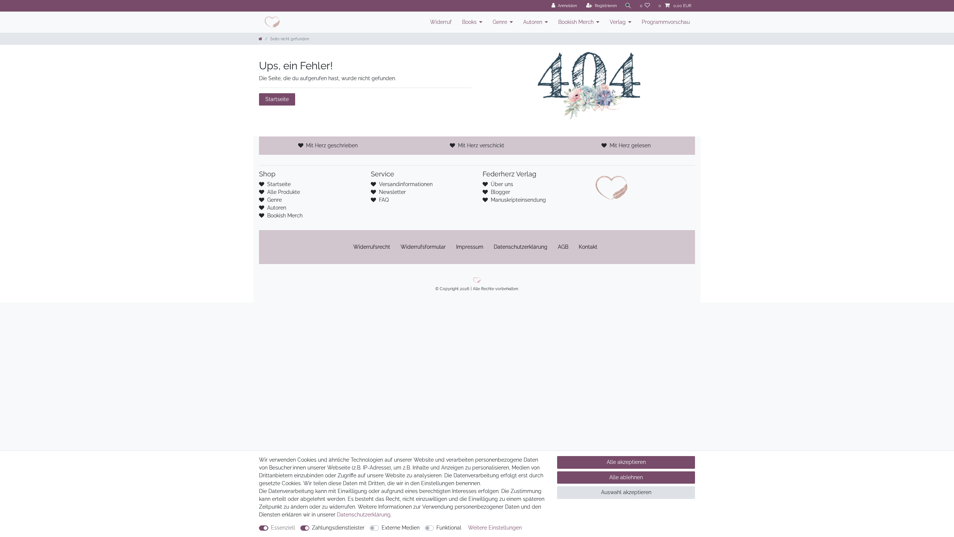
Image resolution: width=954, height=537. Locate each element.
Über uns (502, 184)
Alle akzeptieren (626, 462)
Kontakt (588, 247)
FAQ (384, 200)
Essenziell (283, 528)
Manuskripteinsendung (518, 200)
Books (469, 22)
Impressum (469, 247)
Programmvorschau (666, 22)
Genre (500, 22)
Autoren (532, 22)
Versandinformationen (406, 184)
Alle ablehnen (626, 477)
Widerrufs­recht (371, 247)
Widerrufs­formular (423, 247)
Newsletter (392, 192)
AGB (563, 247)
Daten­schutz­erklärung (520, 247)
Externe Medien (401, 528)
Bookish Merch (576, 22)
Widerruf (441, 22)
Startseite (277, 99)
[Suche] (628, 6)
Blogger (500, 192)
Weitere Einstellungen (495, 528)
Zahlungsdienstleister (338, 528)
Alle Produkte (283, 192)
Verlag (618, 22)
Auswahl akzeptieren (626, 492)
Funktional (448, 528)
